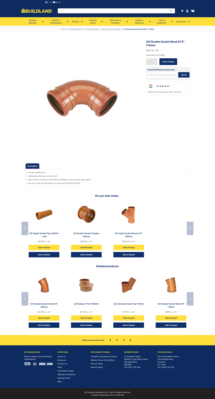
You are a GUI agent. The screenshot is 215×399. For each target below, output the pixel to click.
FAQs (60, 367)
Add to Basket (168, 62)
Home (63, 29)
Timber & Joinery (92, 21)
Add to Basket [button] (44, 255)
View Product (44, 247)
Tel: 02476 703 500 (165, 367)
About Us (62, 356)
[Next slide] (190, 228)
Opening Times (64, 378)
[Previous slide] (25, 228)
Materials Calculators (66, 374)
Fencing (75, 21)
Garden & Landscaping (55, 21)
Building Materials (33, 21)
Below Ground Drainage (111, 29)
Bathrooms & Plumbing (115, 21)
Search (184, 75)
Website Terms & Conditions (103, 360)
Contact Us (62, 364)
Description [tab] (32, 166)
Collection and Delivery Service (104, 356)
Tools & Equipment (161, 21)
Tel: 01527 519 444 (132, 367)
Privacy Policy (97, 364)
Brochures (62, 360)
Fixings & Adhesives (139, 21)
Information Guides (66, 371)
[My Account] (187, 11)
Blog (59, 381)
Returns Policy (97, 367)
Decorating (181, 21)
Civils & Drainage (92, 29)
